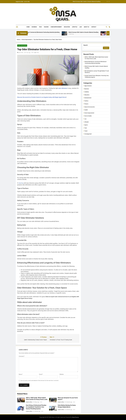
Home (28, 27)
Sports (86, 125)
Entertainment (87, 97)
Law (80, 27)
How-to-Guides (88, 116)
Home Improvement (56, 27)
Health (86, 110)
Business (34, 27)
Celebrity (86, 91)
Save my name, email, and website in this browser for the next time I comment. (39, 380)
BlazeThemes (75, 417)
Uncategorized (87, 134)
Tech (40, 27)
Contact (93, 27)
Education (67, 27)
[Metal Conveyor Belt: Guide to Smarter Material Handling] (51, 34)
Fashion (46, 27)
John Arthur (21, 52)
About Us (86, 27)
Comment (22, 356)
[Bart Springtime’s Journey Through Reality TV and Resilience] (90, 34)
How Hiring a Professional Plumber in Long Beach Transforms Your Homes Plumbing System (36, 407)
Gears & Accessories (89, 107)
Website (62, 374)
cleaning (20, 183)
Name (21, 374)
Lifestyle (74, 27)
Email (41, 374)
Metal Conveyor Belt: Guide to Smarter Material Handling (86, 1)
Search (85, 45)
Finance (86, 103)
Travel (85, 131)
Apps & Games (88, 85)
